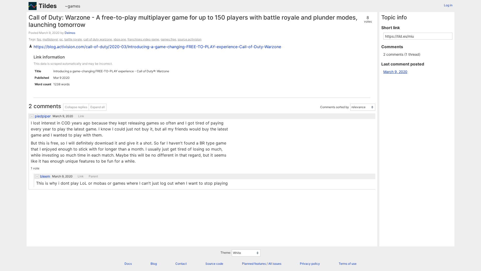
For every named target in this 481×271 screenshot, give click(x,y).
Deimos (70, 33)
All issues (274, 263)
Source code (214, 263)
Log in (448, 5)
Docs (128, 263)
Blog (154, 263)
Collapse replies (76, 107)
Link (81, 116)
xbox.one (119, 39)
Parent (93, 176)
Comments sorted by (334, 107)
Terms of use (347, 263)
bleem (45, 176)
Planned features (254, 263)
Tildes (48, 6)
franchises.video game (143, 39)
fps (39, 39)
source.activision (189, 39)
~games (72, 6)
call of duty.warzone (97, 39)
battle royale (73, 39)
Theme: (225, 252)
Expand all (97, 107)
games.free (168, 39)
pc (61, 39)
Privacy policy (310, 263)
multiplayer (50, 39)
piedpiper (43, 116)
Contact (181, 263)
